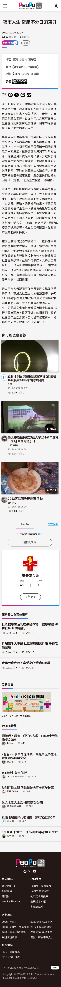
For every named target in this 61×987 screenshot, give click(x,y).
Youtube (35, 871)
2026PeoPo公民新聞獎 (16, 716)
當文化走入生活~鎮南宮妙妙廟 (22, 802)
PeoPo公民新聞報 (40, 886)
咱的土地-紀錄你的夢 (14, 932)
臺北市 (16, 73)
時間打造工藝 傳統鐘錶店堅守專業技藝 (28, 787)
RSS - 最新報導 (11, 952)
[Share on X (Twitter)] (16, 95)
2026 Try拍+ (9, 921)
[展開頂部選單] (56, 6)
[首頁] (30, 6)
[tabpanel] (30, 534)
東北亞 (25, 73)
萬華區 (32, 59)
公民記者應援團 (39, 896)
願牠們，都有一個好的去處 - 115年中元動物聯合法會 (30, 737)
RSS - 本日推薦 (11, 957)
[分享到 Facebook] (10, 95)
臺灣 (15, 59)
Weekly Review (11, 901)
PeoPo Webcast (15, 776)
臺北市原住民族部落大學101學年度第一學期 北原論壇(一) (33, 439)
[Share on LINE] (22, 95)
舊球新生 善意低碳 (14, 772)
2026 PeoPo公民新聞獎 (15, 927)
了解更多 (30, 596)
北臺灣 (35, 73)
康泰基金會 (30, 575)
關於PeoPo (8, 886)
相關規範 (7, 891)
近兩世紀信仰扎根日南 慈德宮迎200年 (29, 817)
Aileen (10, 743)
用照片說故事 (9, 937)
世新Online (12, 791)
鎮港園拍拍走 (14, 806)
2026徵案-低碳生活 (41, 921)
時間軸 (6, 896)
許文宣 (10, 821)
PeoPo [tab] (25, 524)
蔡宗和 (10, 761)
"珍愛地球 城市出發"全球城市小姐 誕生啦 (30, 832)
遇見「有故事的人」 (41, 937)
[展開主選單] (5, 6)
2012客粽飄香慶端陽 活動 (25, 498)
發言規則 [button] (53, 524)
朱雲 (10, 384)
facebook (25, 871)
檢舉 (25, 43)
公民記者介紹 (38, 901)
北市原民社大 (15, 445)
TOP (55, 967)
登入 (40, 534)
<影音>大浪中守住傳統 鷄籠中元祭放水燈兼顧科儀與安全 (29, 756)
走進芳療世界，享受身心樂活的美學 (26, 663)
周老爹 (10, 835)
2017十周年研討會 (41, 927)
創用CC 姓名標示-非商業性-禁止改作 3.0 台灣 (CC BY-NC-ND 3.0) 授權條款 (20, 81)
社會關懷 (18, 67)
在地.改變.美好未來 (41, 932)
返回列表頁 (29, 542)
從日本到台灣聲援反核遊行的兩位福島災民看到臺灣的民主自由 (32, 378)
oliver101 (13, 502)
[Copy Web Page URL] (29, 95)
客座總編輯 (36, 906)
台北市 (23, 59)
